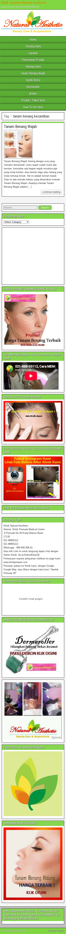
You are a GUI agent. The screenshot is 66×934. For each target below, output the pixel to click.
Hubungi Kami (33, 66)
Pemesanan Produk (33, 60)
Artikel (33, 93)
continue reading (51, 192)
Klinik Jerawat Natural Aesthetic (23, 2)
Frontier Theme (56, 931)
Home (33, 39)
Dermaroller (33, 87)
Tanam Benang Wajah (33, 73)
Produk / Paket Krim (33, 100)
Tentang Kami (33, 46)
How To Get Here (33, 107)
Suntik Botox (33, 80)
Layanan (33, 53)
